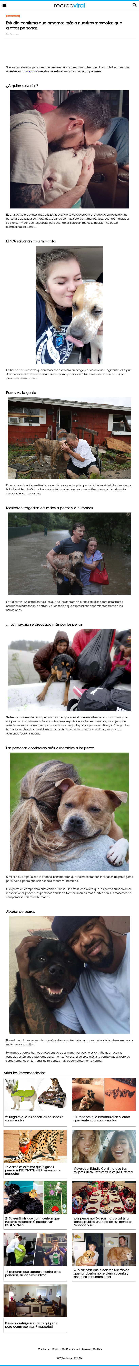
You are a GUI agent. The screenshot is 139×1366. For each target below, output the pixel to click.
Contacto (44, 1349)
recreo (69, 5)
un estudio (32, 71)
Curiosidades (13, 16)
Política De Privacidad (66, 1349)
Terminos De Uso (92, 1349)
